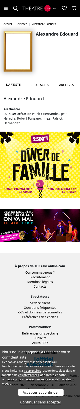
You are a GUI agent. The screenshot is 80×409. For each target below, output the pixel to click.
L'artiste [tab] (13, 84)
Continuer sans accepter (40, 402)
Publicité (40, 338)
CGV (21, 312)
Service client (40, 303)
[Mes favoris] (64, 8)
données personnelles (45, 312)
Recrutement (40, 277)
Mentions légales (40, 282)
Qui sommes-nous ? (40, 272)
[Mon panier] (74, 8)
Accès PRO (40, 343)
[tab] (40, 85)
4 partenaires (32, 371)
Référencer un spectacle (40, 333)
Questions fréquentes (40, 307)
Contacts (40, 286)
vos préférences (28, 375)
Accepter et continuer (41, 392)
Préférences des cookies (40, 317)
